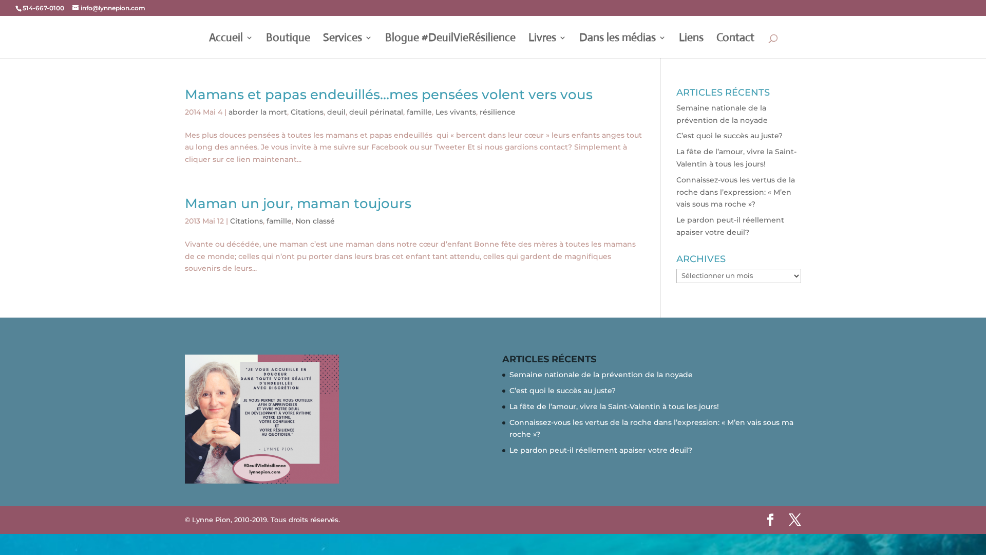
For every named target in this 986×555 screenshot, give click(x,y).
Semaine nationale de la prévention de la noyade (601, 374)
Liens (691, 39)
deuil (336, 112)
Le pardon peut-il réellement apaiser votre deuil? (600, 450)
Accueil (226, 39)
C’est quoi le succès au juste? (729, 135)
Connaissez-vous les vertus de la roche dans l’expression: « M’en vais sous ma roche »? (735, 192)
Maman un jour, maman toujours (298, 203)
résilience (498, 112)
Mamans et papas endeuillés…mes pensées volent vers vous (389, 94)
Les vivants (455, 112)
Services (342, 39)
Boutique (288, 39)
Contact (735, 39)
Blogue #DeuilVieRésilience (450, 39)
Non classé (315, 221)
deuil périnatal (376, 112)
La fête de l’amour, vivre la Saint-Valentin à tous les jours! (614, 406)
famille (419, 112)
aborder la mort (258, 112)
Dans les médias (617, 39)
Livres (542, 39)
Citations (307, 112)
